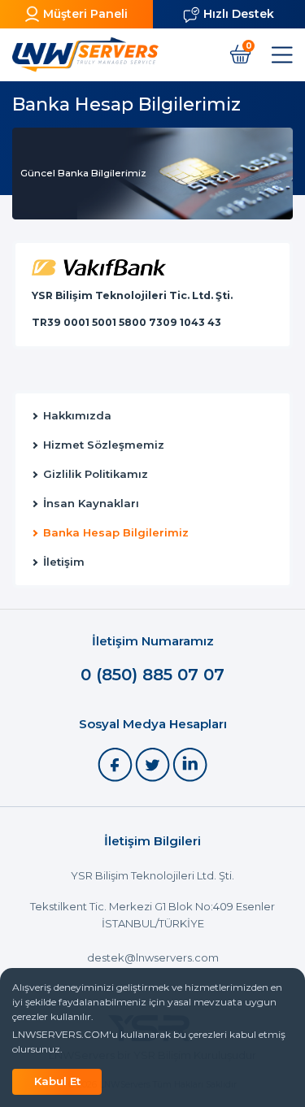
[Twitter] (153, 763)
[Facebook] (116, 763)
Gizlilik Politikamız (95, 474)
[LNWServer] (85, 54)
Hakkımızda (77, 416)
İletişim (64, 562)
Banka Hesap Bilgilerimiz (116, 533)
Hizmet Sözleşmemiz (103, 445)
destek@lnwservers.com (153, 957)
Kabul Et (57, 1080)
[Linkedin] (189, 763)
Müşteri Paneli (85, 14)
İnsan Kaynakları (91, 503)
